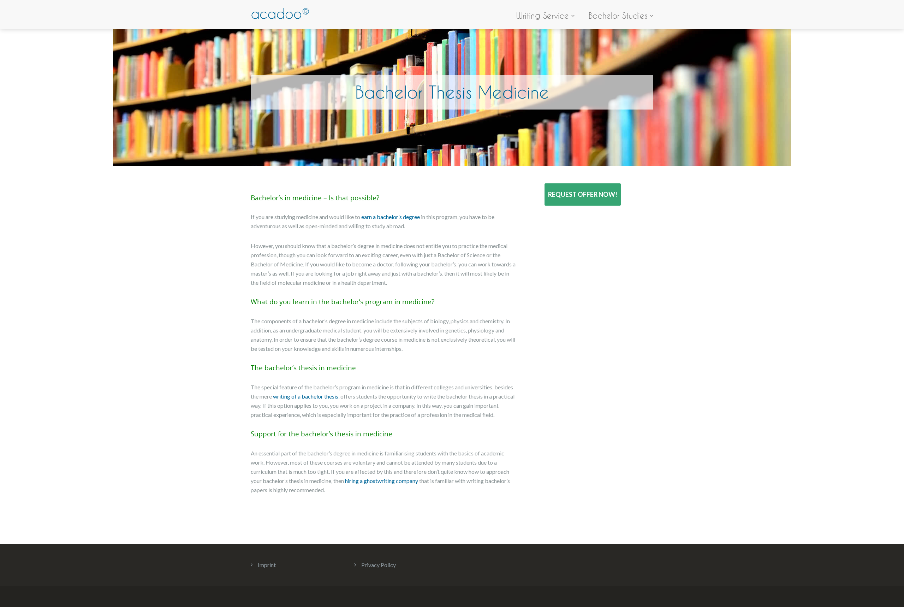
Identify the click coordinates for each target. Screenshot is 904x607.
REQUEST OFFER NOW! (582, 194)
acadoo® (280, 14)
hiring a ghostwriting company (381, 480)
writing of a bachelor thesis (305, 396)
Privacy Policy (378, 564)
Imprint (267, 564)
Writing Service (542, 15)
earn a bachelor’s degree (390, 216)
